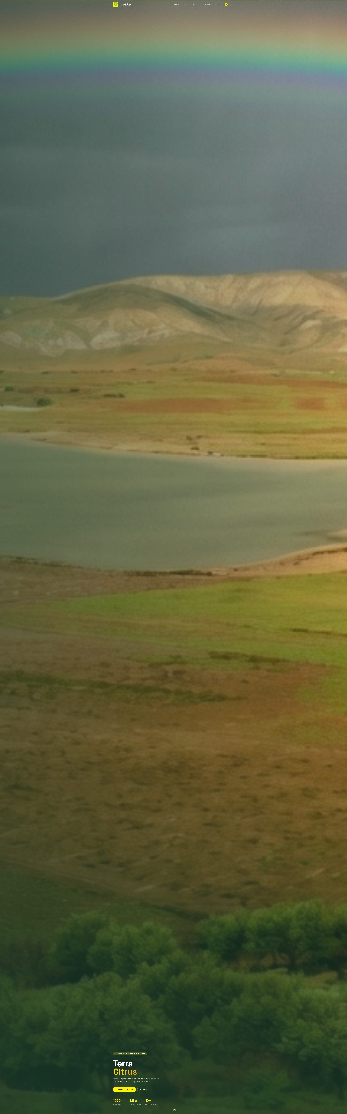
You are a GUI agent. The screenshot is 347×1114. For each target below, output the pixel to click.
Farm (184, 4)
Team (200, 4)
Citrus (176, 4)
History (192, 4)
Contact (208, 4)
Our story (143, 1089)
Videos (217, 4)
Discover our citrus (123, 1089)
